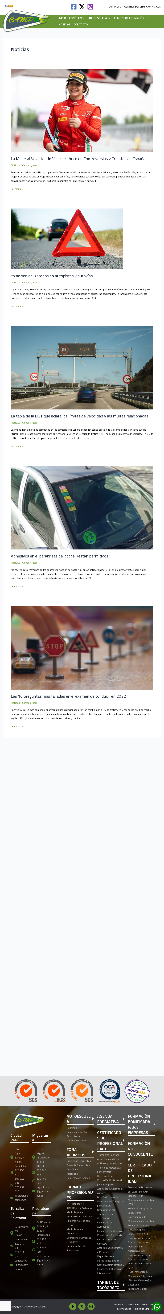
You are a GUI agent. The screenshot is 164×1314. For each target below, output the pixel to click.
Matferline (72, 1174)
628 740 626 (41, 1181)
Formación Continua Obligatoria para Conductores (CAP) (138, 1229)
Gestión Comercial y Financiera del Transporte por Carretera (110, 1201)
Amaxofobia (73, 1136)
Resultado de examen (78, 1178)
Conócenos (77, 18)
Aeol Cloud (72, 1169)
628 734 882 (41, 1250)
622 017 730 (19, 1246)
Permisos (72, 1128)
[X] (82, 1306)
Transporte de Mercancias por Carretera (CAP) (141, 1200)
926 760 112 (41, 1241)
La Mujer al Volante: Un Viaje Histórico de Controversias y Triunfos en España (78, 159)
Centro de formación (129, 18)
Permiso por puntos (77, 1132)
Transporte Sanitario (108, 1155)
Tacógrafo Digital (137, 1289)
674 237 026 (19, 1189)
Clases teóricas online (78, 1165)
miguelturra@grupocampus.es (43, 1191)
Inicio (62, 18)
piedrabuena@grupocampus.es (43, 1260)
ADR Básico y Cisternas (79, 1208)
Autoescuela (97, 18)
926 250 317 (19, 1172)
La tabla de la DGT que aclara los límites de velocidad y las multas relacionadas (79, 416)
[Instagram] (90, 7)
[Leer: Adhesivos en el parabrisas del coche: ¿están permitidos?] (82, 507)
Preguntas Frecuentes (79, 1161)
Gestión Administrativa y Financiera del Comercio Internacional (110, 1269)
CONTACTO (115, 6)
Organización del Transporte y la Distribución (106, 1214)
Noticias (64, 24)
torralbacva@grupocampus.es (21, 1265)
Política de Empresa (143, 1309)
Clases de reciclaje (76, 1140)
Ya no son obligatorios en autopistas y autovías (52, 276)
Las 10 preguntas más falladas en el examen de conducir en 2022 (68, 696)
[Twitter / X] (82, 7)
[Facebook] (73, 7)
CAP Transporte (75, 1204)
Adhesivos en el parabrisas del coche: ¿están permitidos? (60, 556)
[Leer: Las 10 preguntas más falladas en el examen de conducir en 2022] (82, 647)
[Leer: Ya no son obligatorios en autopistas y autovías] (67, 238)
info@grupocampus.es (21, 1198)
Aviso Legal (120, 1304)
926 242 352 (41, 1172)
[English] (7, 6)
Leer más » (17, 189)
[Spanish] (11, 6)
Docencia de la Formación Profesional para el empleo (109, 1180)
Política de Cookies (138, 1304)
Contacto (81, 24)
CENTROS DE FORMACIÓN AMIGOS (142, 6)
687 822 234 (19, 1181)
